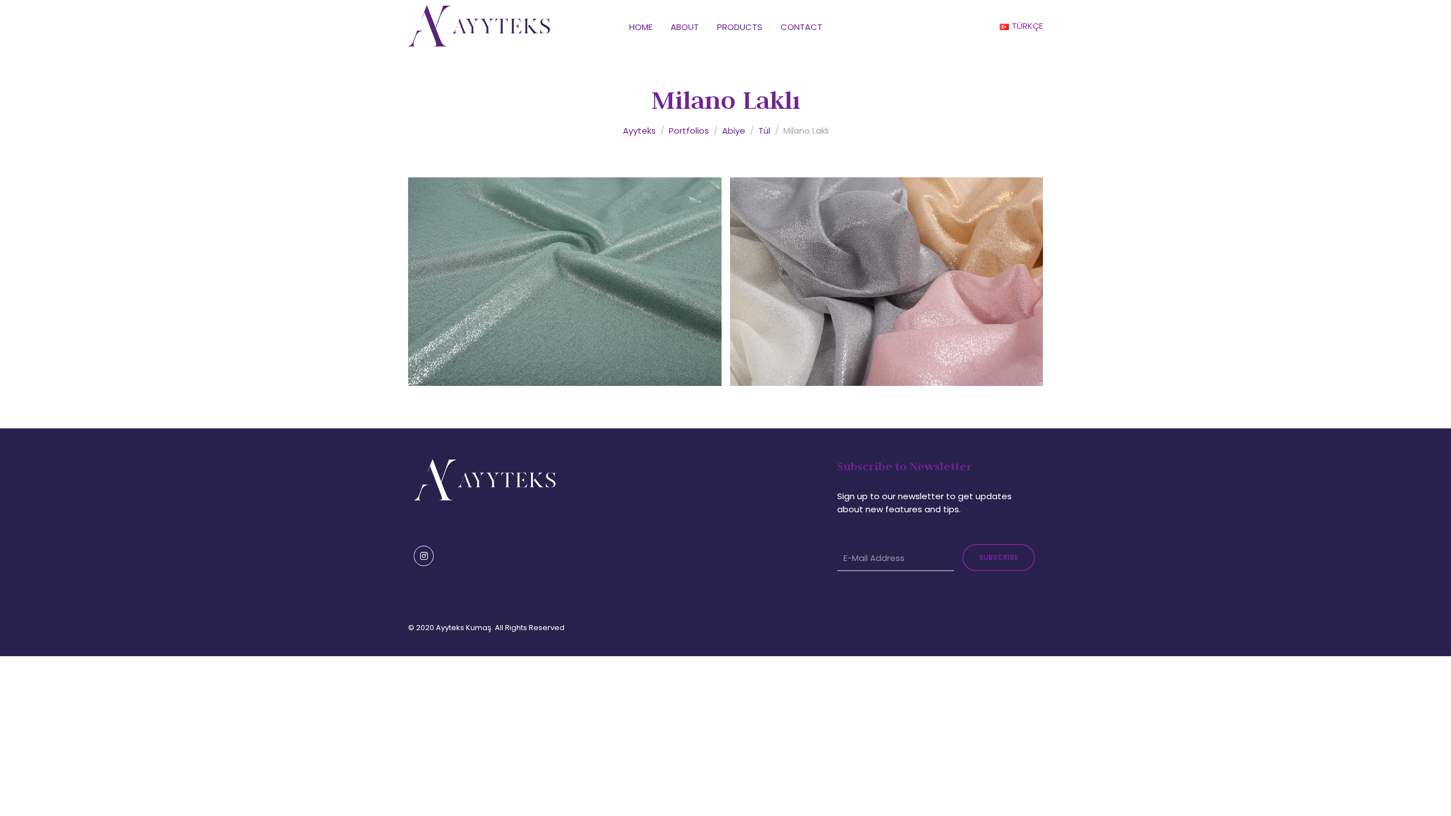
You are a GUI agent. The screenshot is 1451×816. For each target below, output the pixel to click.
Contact (801, 27)
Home (640, 27)
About (685, 27)
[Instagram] (424, 556)
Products (739, 27)
